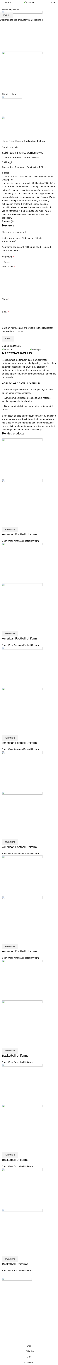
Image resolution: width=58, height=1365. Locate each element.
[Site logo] (29, 2)
